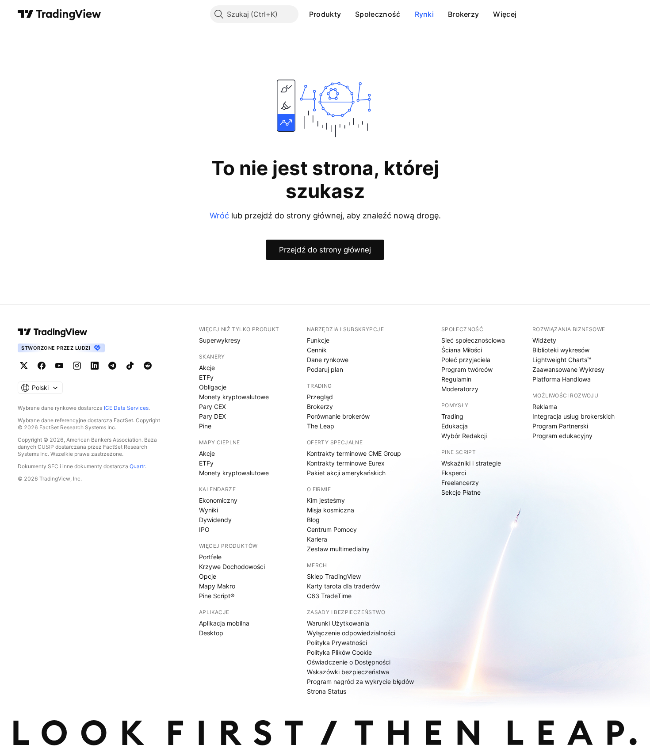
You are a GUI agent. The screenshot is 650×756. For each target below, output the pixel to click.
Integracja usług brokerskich (573, 416)
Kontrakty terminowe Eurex (346, 463)
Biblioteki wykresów (560, 350)
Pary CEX (212, 406)
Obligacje (212, 387)
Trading (452, 416)
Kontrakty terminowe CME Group (354, 453)
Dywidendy (215, 519)
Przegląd (320, 397)
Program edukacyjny (562, 435)
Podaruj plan (325, 369)
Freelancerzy (460, 482)
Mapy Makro (217, 586)
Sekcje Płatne (461, 492)
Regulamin (456, 379)
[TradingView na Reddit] (147, 365)
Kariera (317, 539)
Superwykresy (220, 340)
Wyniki (208, 510)
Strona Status (326, 691)
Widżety (544, 340)
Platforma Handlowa (561, 379)
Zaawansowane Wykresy (568, 369)
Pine (205, 426)
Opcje (207, 576)
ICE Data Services (126, 408)
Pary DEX (212, 416)
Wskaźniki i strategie (471, 463)
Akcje (207, 367)
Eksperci (453, 473)
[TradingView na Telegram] (112, 365)
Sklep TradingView (334, 576)
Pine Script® (216, 595)
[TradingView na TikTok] (130, 365)
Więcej (504, 14)
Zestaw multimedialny (338, 549)
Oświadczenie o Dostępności (348, 662)
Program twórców (467, 369)
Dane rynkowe (327, 359)
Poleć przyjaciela (465, 359)
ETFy (206, 377)
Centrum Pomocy (332, 529)
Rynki (424, 14)
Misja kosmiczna (330, 510)
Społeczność (377, 14)
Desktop (211, 633)
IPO (204, 529)
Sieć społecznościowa (473, 340)
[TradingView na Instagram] (77, 365)
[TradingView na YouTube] (59, 365)
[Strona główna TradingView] (59, 14)
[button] (348, 14)
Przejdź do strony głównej (325, 249)
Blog (313, 519)
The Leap (320, 426)
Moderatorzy (459, 389)
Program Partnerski (560, 426)
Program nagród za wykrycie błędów (360, 681)
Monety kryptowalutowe (234, 397)
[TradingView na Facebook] (41, 365)
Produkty (325, 14)
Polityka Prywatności (337, 642)
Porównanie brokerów (338, 416)
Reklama (544, 406)
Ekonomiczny (218, 500)
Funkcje (318, 340)
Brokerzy (463, 14)
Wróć (219, 215)
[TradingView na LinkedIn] (94, 365)
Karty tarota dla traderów (343, 586)
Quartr (137, 466)
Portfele (210, 557)
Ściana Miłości (461, 350)
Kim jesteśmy (326, 500)
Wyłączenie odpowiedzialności (351, 633)
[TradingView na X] (24, 365)
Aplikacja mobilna (224, 623)
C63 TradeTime (329, 595)
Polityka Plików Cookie (339, 652)
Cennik (317, 350)
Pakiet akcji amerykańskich (346, 473)
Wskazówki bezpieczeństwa (348, 672)
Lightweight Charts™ (561, 359)
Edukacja (454, 426)
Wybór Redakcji (464, 435)
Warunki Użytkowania (338, 623)
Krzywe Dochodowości (232, 566)
